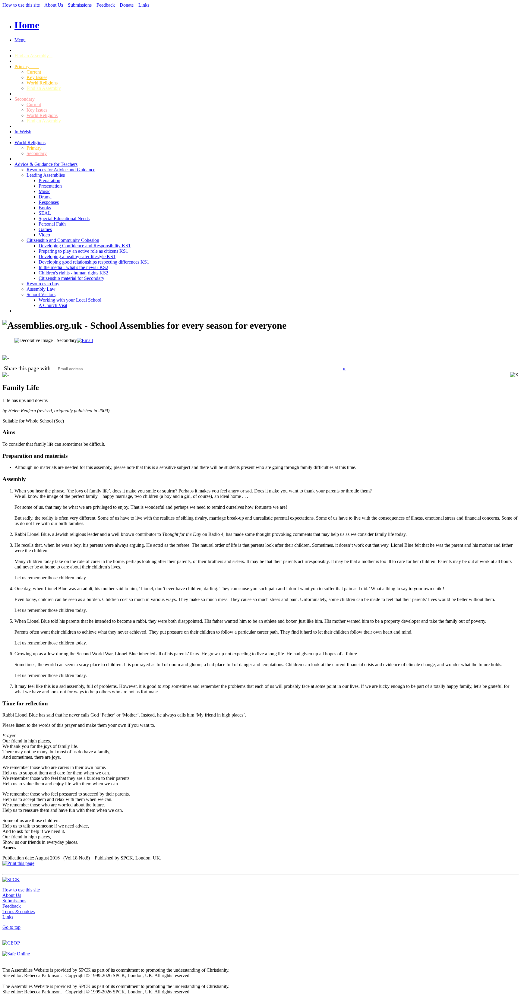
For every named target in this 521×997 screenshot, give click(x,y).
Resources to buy (43, 283)
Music (44, 191)
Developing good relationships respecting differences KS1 (94, 261)
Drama (45, 196)
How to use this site (21, 5)
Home (26, 25)
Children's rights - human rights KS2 (73, 272)
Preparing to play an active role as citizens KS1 (83, 251)
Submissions (80, 5)
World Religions (42, 82)
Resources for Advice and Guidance (61, 169)
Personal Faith (52, 223)
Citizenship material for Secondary (71, 278)
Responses (49, 202)
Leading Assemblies (46, 175)
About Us (53, 5)
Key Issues (37, 77)
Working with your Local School (70, 299)
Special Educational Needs (64, 218)
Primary (26, 66)
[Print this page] (18, 863)
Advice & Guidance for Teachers (45, 164)
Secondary (26, 99)
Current (34, 71)
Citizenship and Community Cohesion (63, 240)
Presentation (50, 185)
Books (45, 207)
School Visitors (41, 294)
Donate (127, 5)
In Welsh (22, 131)
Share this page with (27, 368)
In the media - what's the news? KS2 (73, 267)
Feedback (105, 5)
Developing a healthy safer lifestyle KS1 (77, 256)
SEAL (45, 213)
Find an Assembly (33, 55)
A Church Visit (53, 305)
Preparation (49, 180)
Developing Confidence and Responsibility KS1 (85, 245)
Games (45, 229)
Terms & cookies (18, 911)
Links (143, 5)
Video (44, 234)
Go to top (11, 927)
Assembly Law (41, 289)
